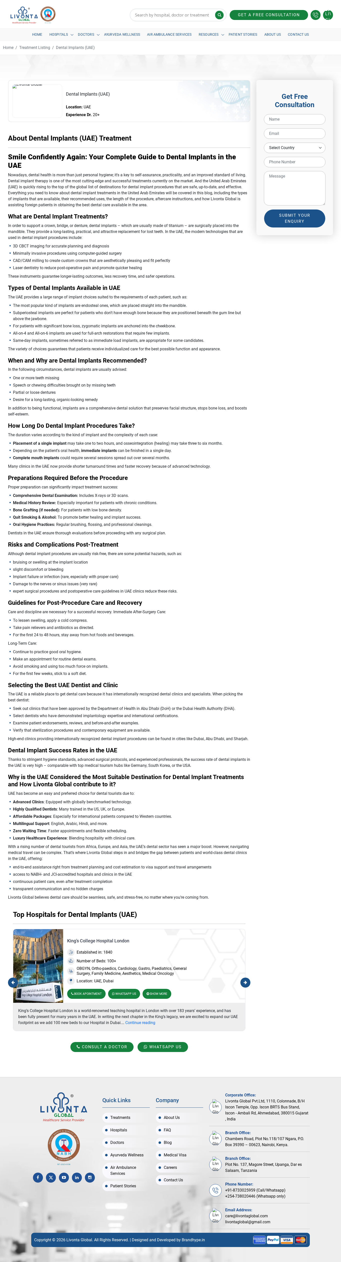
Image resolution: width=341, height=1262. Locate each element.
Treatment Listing (34, 47)
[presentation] (13, 983)
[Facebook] (38, 1178)
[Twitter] (51, 1178)
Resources (209, 34)
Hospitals (58, 34)
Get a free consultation (269, 14)
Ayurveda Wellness (122, 34)
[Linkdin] (77, 1178)
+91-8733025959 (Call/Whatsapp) (255, 1190)
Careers (170, 1167)
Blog (168, 1142)
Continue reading (140, 1022)
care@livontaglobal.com (246, 1216)
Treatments (120, 1117)
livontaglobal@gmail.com (247, 1222)
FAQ (167, 1130)
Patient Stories (243, 34)
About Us (272, 34)
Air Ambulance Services (169, 34)
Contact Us (298, 34)
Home (37, 34)
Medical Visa (175, 1155)
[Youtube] (64, 1178)
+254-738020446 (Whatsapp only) (255, 1196)
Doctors (86, 34)
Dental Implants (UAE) (75, 47)
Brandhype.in (193, 1240)
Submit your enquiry (294, 218)
